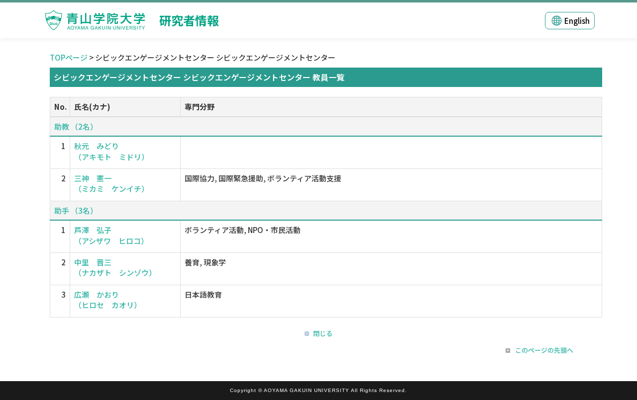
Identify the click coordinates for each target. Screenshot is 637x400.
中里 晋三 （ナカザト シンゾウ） (115, 267)
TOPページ (69, 57)
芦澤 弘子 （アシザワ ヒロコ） (111, 235)
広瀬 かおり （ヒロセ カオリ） (107, 299)
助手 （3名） (76, 210)
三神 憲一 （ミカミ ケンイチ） (111, 183)
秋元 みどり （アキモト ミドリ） (111, 151)
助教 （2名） (76, 126)
